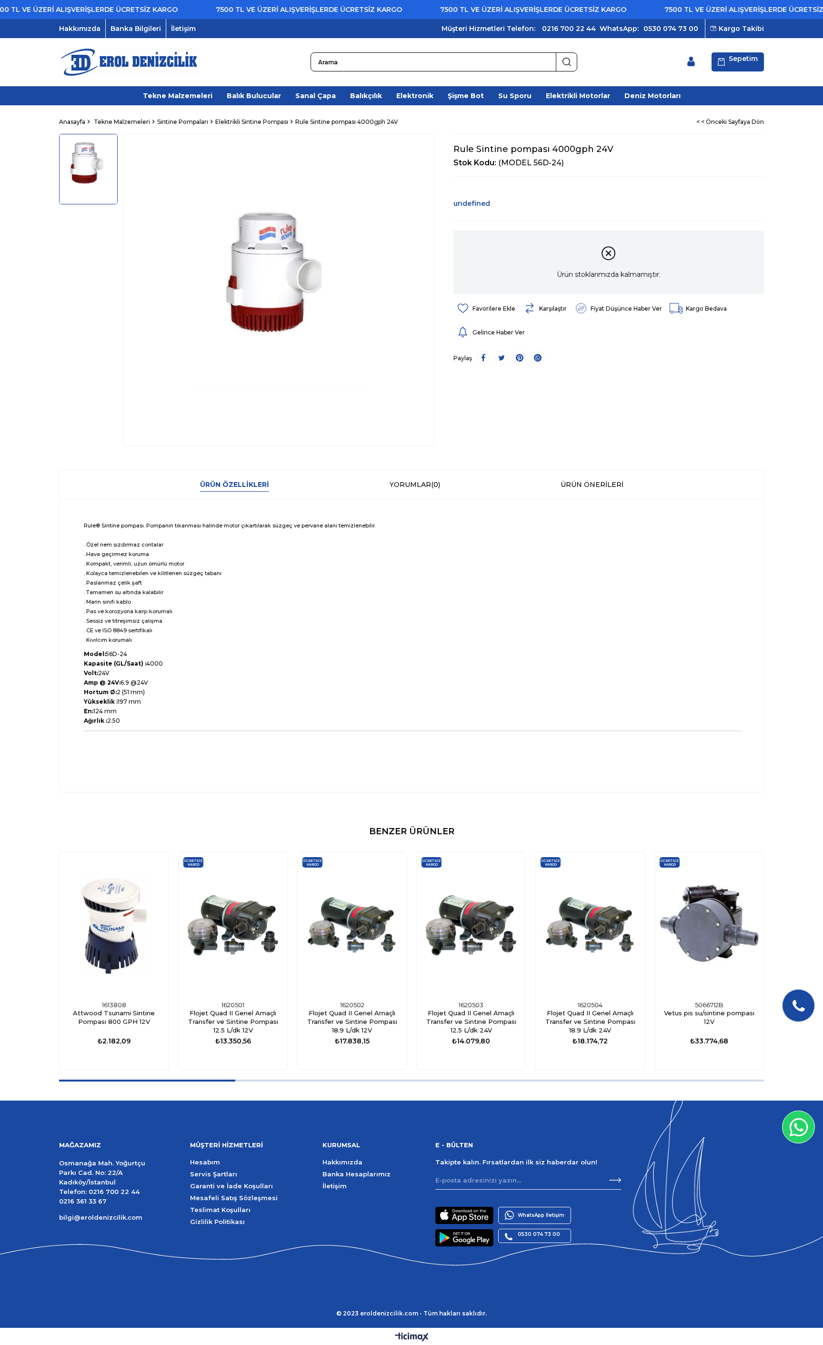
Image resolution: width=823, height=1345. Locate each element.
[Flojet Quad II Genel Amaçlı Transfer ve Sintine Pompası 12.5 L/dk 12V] (233, 924)
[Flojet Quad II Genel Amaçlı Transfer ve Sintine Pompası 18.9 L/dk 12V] (352, 924)
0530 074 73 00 (670, 28)
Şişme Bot (466, 95)
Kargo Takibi (741, 28)
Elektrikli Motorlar (578, 95)
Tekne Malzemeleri (177, 95)
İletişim (183, 28)
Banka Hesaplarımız (356, 1174)
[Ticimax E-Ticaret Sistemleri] (412, 1338)
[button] (147, 1081)
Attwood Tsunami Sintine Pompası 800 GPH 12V (114, 1017)
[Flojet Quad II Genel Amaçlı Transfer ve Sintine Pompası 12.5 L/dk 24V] (471, 924)
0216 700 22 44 (569, 28)
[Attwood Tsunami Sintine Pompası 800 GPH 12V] (114, 924)
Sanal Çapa (315, 95)
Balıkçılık (366, 95)
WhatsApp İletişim (541, 1215)
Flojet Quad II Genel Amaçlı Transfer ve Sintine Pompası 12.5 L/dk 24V (471, 1021)
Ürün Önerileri (592, 484)
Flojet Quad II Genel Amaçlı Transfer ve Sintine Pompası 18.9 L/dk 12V (352, 1021)
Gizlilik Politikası (217, 1221)
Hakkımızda (79, 28)
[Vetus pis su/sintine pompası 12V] (709, 924)
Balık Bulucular (254, 95)
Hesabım (205, 1162)
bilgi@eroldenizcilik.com (100, 1217)
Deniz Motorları (652, 95)
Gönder (615, 1180)
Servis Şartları (213, 1174)
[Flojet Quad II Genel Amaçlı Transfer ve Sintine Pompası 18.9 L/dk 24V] (590, 924)
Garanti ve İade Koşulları (231, 1186)
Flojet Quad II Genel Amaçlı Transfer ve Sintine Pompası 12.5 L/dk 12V (233, 1021)
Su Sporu (515, 95)
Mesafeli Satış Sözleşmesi (234, 1198)
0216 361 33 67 (83, 1201)
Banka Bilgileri (135, 28)
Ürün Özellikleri (234, 484)
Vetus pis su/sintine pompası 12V (709, 1017)
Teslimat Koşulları (220, 1210)
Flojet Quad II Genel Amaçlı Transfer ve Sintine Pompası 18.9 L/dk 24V (590, 1021)
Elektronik (414, 95)
